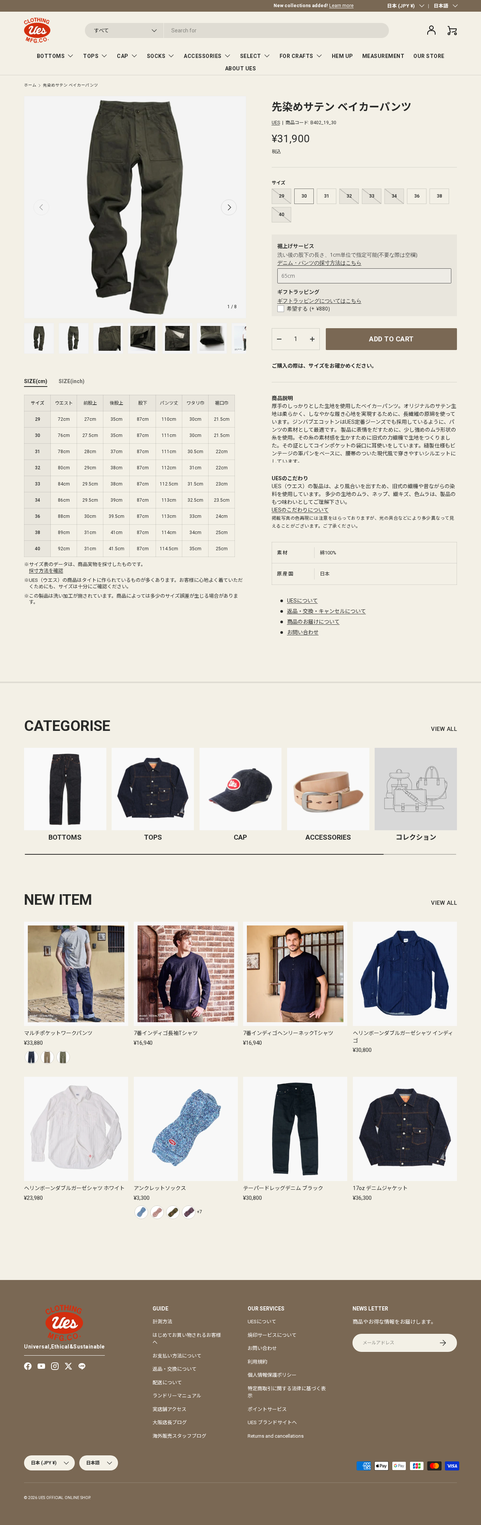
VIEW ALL (444, 729)
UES (276, 122)
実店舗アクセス (169, 1409)
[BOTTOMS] (65, 789)
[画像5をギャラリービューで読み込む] (177, 338)
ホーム (30, 86)
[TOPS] (153, 789)
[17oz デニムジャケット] (405, 1129)
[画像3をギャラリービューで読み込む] (108, 338)
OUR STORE (429, 56)
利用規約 (257, 1362)
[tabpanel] (135, 476)
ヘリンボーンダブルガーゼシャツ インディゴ (403, 1037)
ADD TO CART (391, 339)
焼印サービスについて (272, 1335)
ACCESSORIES (203, 56)
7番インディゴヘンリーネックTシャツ (288, 1033)
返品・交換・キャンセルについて (326, 611)
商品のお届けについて (313, 622)
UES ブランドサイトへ (272, 1422)
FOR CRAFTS (296, 56)
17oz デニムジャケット (380, 1188)
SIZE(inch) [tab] (72, 381)
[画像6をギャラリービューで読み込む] (212, 338)
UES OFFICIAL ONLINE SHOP (64, 1497)
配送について (167, 1382)
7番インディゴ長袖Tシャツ (166, 1033)
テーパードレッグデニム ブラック (283, 1188)
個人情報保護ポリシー (272, 1375)
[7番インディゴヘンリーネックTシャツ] (295, 974)
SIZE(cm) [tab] (35, 381)
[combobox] (237, 30)
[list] (135, 207)
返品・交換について (175, 1369)
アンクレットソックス (160, 1188)
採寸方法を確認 (46, 571)
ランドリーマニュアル (177, 1396)
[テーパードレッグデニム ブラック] (295, 1129)
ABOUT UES (240, 68)
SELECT (250, 56)
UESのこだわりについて (300, 510)
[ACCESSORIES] (328, 789)
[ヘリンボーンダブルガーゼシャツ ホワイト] (76, 1129)
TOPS (90, 56)
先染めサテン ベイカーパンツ (70, 86)
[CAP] (241, 789)
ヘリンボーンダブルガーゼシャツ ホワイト (74, 1188)
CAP (123, 56)
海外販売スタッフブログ (179, 1436)
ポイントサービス (267, 1409)
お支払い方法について (177, 1356)
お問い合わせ (303, 632)
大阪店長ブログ (170, 1422)
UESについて (302, 601)
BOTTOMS (51, 56)
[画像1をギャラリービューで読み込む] (39, 338)
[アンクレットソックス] (186, 1129)
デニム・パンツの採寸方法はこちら (319, 262)
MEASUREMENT (383, 56)
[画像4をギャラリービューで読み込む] (143, 338)
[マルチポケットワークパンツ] (76, 974)
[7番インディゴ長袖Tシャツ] (186, 974)
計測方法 (162, 1321)
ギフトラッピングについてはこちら (319, 300)
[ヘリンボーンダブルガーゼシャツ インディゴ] (405, 974)
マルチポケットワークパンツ (58, 1033)
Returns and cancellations (276, 1436)
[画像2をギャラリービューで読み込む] (74, 338)
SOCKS (156, 56)
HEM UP (342, 56)
